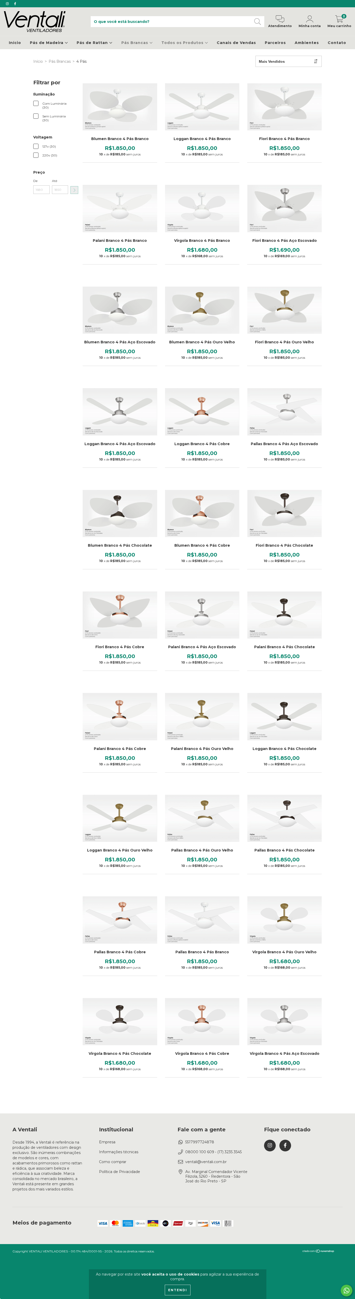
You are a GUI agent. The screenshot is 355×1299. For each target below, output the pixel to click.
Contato (337, 42)
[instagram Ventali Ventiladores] (8, 3)
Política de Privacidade (119, 1171)
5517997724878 (199, 1142)
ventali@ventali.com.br (206, 1161)
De (35, 181)
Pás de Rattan (93, 42)
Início (15, 42)
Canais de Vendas (236, 42)
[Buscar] (258, 22)
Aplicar (74, 190)
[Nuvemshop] (318, 1252)
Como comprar (112, 1161)
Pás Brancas (135, 42)
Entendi (177, 1290)
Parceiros (275, 42)
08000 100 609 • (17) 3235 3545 (213, 1152)
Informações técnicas (118, 1152)
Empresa (107, 1142)
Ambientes (307, 42)
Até (54, 181)
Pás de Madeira (47, 42)
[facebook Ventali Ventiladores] (15, 3)
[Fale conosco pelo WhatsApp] (346, 1290)
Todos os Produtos (183, 42)
